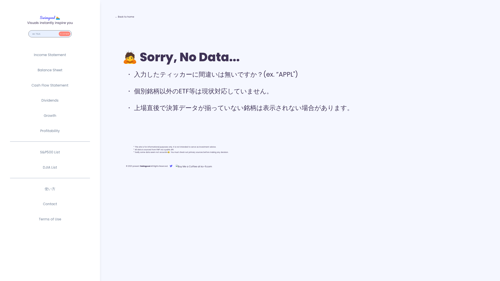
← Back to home (124, 16)
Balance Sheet (50, 70)
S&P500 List (50, 152)
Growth (50, 115)
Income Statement (50, 54)
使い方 (50, 188)
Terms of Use (50, 219)
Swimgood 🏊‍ (50, 17)
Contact (50, 204)
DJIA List (50, 167)
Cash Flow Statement (50, 85)
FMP (158, 149)
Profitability (50, 130)
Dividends (50, 100)
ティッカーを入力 (64, 34)
